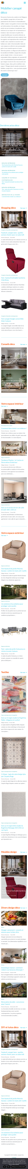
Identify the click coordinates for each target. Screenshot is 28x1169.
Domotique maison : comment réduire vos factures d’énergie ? (12, 969)
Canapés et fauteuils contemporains (9, 230)
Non (9, 1166)
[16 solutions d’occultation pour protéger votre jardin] (14, 592)
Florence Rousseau (7, 145)
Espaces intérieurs (5, 457)
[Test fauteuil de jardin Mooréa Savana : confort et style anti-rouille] (14, 551)
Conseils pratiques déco (7, 356)
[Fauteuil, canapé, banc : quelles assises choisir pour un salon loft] (14, 219)
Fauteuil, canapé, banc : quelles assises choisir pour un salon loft (13, 142)
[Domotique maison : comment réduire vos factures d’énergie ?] (14, 955)
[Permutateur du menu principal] (25, 3)
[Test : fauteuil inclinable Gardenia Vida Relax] (14, 260)
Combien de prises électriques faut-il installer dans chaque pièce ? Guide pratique (14, 361)
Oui (4, 1166)
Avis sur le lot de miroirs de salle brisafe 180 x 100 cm (12, 509)
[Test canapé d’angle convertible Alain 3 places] (14, 304)
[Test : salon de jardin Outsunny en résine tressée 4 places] (14, 631)
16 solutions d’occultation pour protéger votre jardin (12, 605)
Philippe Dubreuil (4, 323)
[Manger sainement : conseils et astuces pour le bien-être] (14, 918)
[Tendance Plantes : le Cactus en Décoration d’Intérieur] (14, 448)
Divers (2, 927)
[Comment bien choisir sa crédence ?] (14, 416)
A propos (14, 1157)
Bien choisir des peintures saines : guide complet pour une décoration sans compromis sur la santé (14, 384)
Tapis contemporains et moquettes (9, 715)
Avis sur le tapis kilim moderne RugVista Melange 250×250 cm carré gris (12, 828)
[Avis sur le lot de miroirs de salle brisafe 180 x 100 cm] (14, 490)
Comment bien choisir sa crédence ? (11, 196)
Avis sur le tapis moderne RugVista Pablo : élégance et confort (13, 719)
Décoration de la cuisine (6, 425)
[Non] (26, 1163)
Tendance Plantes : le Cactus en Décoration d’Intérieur (12, 461)
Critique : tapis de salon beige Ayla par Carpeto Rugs (13, 775)
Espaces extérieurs (5, 566)
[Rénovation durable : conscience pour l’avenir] (14, 990)
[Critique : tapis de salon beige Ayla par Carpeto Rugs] (14, 753)
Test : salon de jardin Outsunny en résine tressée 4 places (13, 650)
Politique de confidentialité (18, 1166)
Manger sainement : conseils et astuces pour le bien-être (12, 931)
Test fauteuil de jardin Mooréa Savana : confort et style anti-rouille (12, 165)
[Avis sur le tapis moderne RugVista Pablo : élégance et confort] (14, 694)
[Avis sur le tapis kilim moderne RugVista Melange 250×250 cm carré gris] (14, 804)
